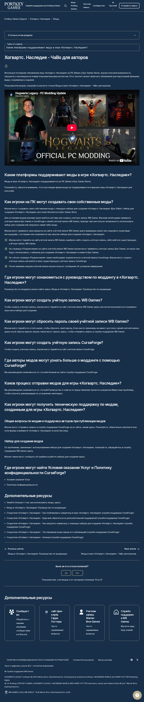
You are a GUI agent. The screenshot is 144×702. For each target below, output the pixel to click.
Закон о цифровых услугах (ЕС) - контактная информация (28, 666)
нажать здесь (60, 331)
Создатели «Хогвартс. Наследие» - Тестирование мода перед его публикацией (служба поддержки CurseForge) (63, 532)
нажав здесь (88, 427)
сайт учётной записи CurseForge (78, 349)
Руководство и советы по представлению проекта (73, 390)
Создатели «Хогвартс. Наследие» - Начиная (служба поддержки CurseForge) (45, 537)
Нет (77, 573)
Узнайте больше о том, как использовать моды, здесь (33, 502)
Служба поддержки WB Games (127, 616)
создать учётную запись (94, 240)
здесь (97, 307)
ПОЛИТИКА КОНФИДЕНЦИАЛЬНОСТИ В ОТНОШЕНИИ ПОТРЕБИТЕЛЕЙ (37, 660)
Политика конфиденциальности (22, 485)
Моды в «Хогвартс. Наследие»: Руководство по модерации (36, 507)
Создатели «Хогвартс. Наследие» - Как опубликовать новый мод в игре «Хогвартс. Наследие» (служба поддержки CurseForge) (70, 513)
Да (66, 573)
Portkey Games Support (15, 19)
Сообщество (99, 6)
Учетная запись (87, 5)
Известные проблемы (122, 390)
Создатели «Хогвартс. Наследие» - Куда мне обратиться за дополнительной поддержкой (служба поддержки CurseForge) (68, 518)
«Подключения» (30, 249)
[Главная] (13, 5)
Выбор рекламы (105, 660)
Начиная (52, 372)
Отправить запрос (129, 6)
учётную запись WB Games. (85, 218)
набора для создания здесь (71, 456)
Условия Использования (83, 660)
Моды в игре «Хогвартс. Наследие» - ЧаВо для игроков (82, 85)
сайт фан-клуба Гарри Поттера (57, 616)
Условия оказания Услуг (18, 479)
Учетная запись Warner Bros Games (93, 616)
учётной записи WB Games (52, 240)
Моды (56, 19)
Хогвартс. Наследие (40, 19)
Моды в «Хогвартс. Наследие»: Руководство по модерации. (81, 289)
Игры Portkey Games (74, 5)
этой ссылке (36, 328)
